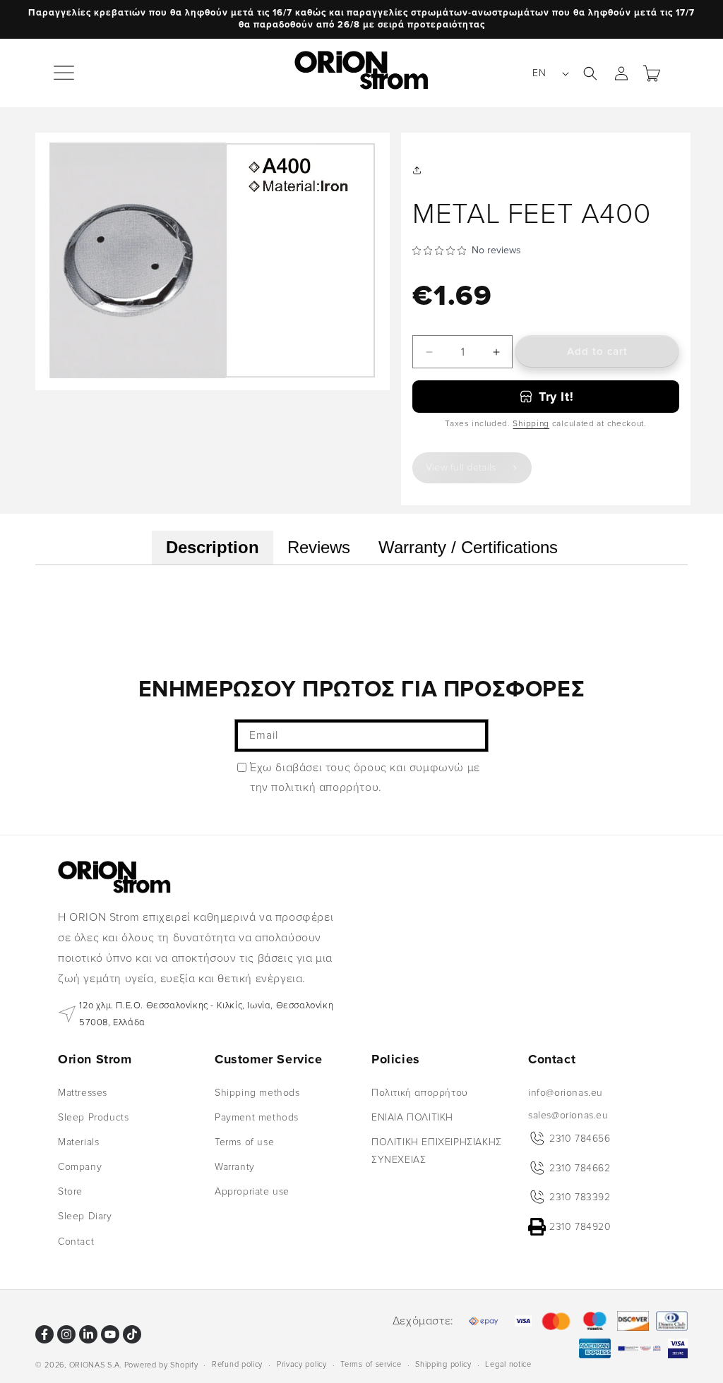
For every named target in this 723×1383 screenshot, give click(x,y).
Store (70, 1191)
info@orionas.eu (565, 1093)
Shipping (531, 423)
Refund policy (237, 1364)
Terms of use (244, 1142)
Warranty (235, 1167)
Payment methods (257, 1117)
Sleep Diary (85, 1216)
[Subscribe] (472, 735)
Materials (78, 1142)
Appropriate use (252, 1191)
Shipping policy (443, 1364)
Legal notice (508, 1364)
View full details (461, 467)
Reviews (318, 547)
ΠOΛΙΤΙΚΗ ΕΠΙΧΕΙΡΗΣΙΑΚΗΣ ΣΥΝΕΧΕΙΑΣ (436, 1151)
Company (80, 1167)
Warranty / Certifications (468, 547)
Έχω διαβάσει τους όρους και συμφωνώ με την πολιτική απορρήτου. (365, 778)
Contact (76, 1242)
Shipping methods (257, 1093)
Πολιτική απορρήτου (419, 1093)
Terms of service (370, 1364)
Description (212, 547)
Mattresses (82, 1093)
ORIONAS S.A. (95, 1365)
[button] (64, 73)
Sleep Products (93, 1117)
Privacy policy (302, 1364)
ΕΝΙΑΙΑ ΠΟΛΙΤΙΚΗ (412, 1117)
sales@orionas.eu (568, 1115)
